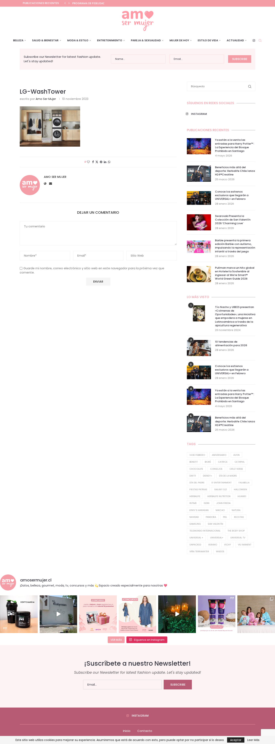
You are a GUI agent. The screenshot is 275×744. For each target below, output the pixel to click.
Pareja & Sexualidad (146, 40)
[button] (65, 3)
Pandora (211, 517)
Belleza (18, 40)
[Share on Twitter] (96, 162)
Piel (225, 517)
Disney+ (207, 475)
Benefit (193, 461)
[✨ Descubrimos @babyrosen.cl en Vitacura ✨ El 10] (58, 614)
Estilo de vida (208, 40)
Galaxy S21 (220, 489)
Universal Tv (237, 537)
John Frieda (223, 503)
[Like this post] (88, 162)
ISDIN (206, 503)
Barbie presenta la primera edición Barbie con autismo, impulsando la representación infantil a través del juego (235, 246)
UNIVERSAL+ (216, 537)
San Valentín (215, 523)
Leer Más (253, 740)
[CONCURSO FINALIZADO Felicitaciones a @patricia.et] (217, 614)
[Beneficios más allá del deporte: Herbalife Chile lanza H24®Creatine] (199, 174)
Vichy (227, 544)
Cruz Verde (236, 468)
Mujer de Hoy (179, 40)
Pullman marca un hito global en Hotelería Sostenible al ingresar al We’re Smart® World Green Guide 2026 (234, 273)
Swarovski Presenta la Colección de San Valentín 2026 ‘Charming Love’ (232, 219)
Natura (236, 510)
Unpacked (195, 544)
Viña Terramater (199, 551)
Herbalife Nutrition (219, 496)
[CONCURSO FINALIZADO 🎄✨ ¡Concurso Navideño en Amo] (98, 614)
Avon (236, 455)
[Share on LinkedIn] (105, 162)
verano (212, 544)
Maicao (220, 510)
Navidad (194, 517)
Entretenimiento (109, 40)
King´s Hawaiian (199, 510)
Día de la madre (228, 475)
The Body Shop (236, 530)
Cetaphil (240, 461)
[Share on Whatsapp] (109, 162)
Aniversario (219, 455)
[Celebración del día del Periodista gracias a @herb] (177, 614)
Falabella (244, 482)
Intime (193, 503)
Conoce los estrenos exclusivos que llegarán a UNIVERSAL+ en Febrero (231, 195)
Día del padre (197, 482)
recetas (239, 517)
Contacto (144, 731)
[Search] (260, 40)
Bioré (208, 461)
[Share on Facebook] (93, 162)
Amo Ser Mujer (46, 99)
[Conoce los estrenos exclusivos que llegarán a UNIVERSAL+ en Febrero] (199, 198)
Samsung (195, 523)
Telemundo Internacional (204, 530)
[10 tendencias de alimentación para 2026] (199, 348)
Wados (220, 551)
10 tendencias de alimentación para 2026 (231, 343)
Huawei (242, 496)
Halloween (240, 489)
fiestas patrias (198, 489)
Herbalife (194, 496)
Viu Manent (244, 544)
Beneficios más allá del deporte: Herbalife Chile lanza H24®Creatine (235, 171)
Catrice (222, 461)
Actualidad (235, 40)
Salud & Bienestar (45, 40)
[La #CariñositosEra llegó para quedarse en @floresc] (256, 614)
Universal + (196, 537)
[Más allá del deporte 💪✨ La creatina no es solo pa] (19, 614)
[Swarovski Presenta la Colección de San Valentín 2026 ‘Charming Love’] (199, 222)
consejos (216, 468)
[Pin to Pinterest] (101, 162)
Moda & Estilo (77, 40)
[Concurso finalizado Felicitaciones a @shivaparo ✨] (137, 614)
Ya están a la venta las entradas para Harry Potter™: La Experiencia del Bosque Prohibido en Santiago (234, 145)
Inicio (126, 731)
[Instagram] (254, 40)
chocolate (196, 468)
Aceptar (235, 740)
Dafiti (192, 475)
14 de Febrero (197, 455)
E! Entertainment (222, 482)
